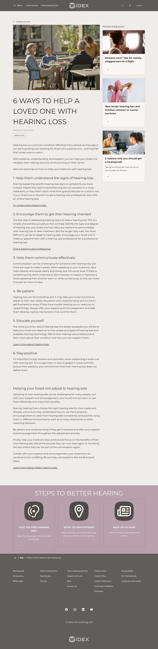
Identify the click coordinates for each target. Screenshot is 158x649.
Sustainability (127, 571)
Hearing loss (19, 135)
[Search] (122, 5)
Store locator (32, 5)
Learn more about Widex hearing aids (35, 467)
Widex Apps (18, 581)
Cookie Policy (100, 576)
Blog (69, 581)
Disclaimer (99, 591)
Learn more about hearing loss (31, 344)
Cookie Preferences (102, 581)
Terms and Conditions (103, 586)
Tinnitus (43, 581)
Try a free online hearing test (30, 205)
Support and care (74, 576)
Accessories (18, 576)
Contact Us (72, 586)
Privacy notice (100, 571)
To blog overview (23, 22)
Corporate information (131, 581)
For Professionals (129, 576)
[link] (34, 525)
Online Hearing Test (49, 5)
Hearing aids (18, 571)
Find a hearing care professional (32, 248)
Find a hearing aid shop (77, 571)
